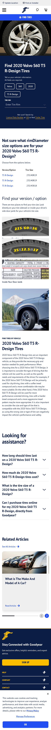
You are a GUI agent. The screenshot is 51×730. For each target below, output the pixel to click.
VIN (27, 117)
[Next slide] (47, 616)
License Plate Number (14, 117)
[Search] (37, 10)
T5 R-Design (7, 175)
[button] (24, 580)
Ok (25, 724)
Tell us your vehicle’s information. (18, 77)
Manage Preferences (25, 716)
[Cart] (46, 10)
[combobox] (10, 86)
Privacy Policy (33, 710)
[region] (25, 710)
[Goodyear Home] (25, 10)
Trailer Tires (40, 117)
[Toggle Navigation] (4, 10)
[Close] (48, 694)
